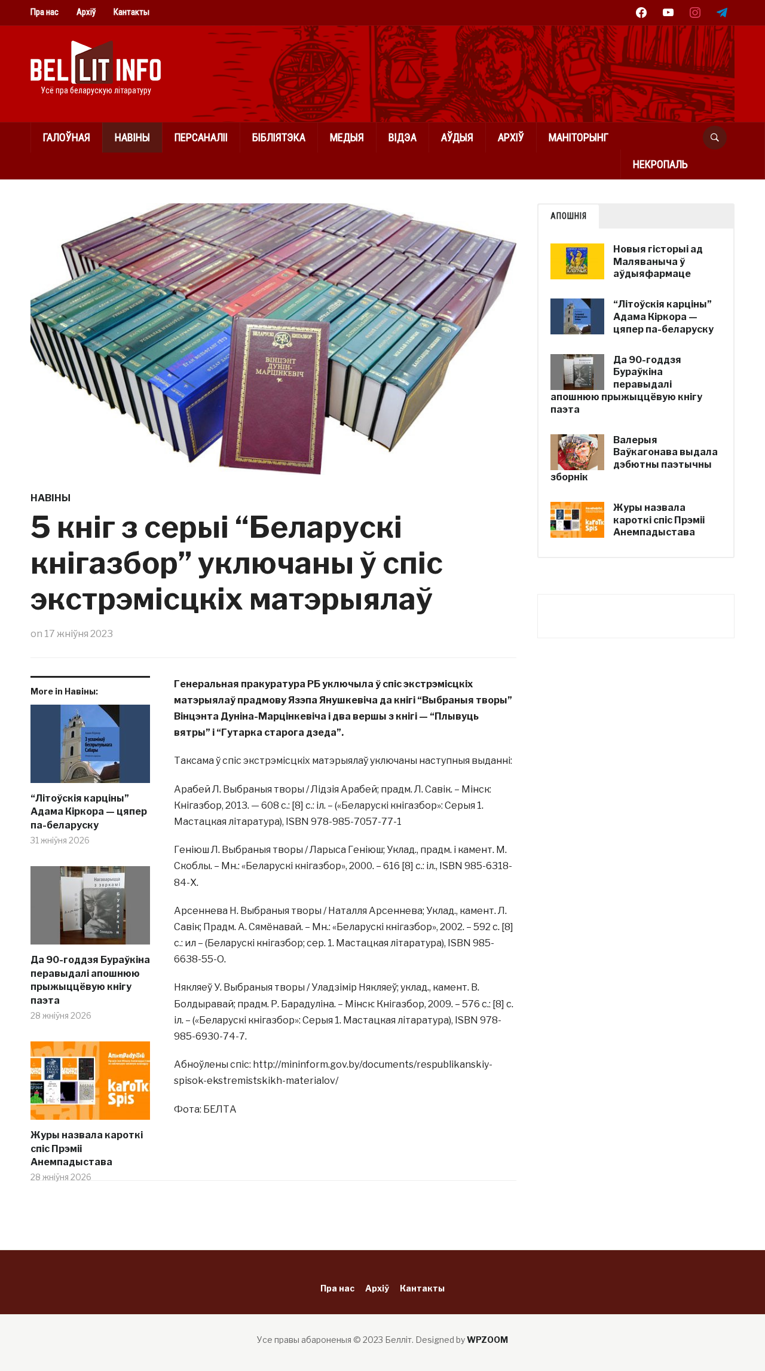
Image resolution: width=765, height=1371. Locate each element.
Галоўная (66, 137)
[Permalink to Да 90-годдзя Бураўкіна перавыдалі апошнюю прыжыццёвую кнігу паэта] (90, 909)
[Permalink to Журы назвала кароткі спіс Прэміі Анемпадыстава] (90, 1085)
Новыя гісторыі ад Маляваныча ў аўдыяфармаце (658, 261)
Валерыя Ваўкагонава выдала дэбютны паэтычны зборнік (634, 458)
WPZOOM (487, 1340)
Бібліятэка (278, 137)
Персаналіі (201, 137)
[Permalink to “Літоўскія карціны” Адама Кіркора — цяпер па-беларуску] (90, 748)
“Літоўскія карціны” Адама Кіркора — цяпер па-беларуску (88, 812)
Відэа (402, 137)
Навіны (132, 137)
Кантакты (131, 12)
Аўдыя (457, 137)
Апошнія (568, 216)
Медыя (347, 137)
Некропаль (660, 164)
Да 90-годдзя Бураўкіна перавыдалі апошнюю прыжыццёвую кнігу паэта (90, 980)
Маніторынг (578, 137)
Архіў (86, 12)
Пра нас (44, 12)
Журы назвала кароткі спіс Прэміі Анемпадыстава (86, 1148)
